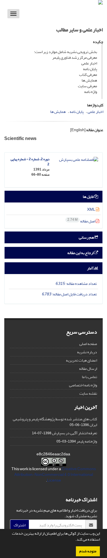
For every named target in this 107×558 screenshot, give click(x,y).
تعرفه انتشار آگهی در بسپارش (74, 433)
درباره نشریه (87, 352)
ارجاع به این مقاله (80, 253)
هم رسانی (86, 237)
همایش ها (58, 111)
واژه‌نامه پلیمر (86, 441)
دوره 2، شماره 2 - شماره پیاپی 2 (30, 162)
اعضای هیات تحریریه (81, 360)
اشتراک (19, 525)
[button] (74, 540)
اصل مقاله (81, 221)
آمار (90, 268)
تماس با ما (89, 377)
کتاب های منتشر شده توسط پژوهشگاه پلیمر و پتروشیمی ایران (55, 422)
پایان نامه (77, 111)
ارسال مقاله (88, 368)
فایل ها (88, 196)
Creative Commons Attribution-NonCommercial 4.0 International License (55, 474)
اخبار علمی (95, 111)
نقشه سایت (88, 393)
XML (91, 209)
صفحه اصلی (88, 344)
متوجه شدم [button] (87, 551)
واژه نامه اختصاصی (83, 385)
